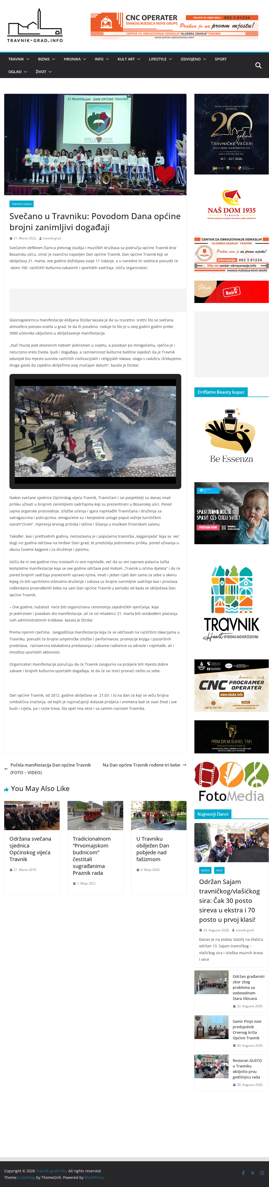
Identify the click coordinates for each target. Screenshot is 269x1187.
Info (99, 58)
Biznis (44, 58)
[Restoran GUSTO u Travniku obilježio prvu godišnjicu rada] (211, 1073)
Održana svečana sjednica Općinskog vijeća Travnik (30, 849)
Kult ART (126, 58)
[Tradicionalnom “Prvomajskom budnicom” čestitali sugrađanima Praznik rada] (95, 805)
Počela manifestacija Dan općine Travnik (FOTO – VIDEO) (51, 768)
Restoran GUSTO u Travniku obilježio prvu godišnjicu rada (247, 1069)
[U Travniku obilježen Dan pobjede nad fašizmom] (159, 805)
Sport (221, 58)
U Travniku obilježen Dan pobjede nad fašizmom (152, 849)
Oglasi (15, 71)
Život (41, 71)
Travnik (16, 58)
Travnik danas (22, 204)
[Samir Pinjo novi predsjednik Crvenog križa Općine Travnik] (211, 1033)
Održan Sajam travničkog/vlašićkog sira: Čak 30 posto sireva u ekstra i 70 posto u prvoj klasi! (229, 900)
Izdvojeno (191, 58)
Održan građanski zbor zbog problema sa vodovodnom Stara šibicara (249, 987)
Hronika (72, 58)
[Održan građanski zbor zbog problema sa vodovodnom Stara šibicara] (211, 991)
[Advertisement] (105, 300)
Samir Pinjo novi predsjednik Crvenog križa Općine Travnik (247, 1029)
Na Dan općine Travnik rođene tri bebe (141, 765)
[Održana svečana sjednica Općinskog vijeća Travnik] (32, 805)
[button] (27, 59)
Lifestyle (158, 58)
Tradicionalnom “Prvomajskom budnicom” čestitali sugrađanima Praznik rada (92, 855)
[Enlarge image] (262, 100)
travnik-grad (52, 238)
